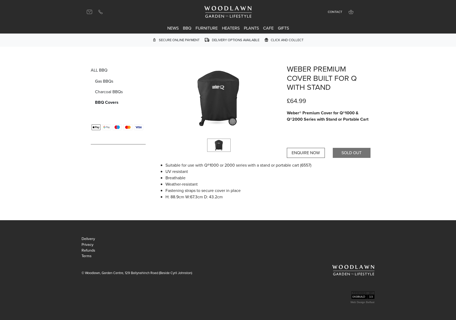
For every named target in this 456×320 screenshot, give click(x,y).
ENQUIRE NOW (306, 153)
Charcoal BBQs (109, 92)
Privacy (87, 244)
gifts (283, 28)
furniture (207, 28)
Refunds (88, 250)
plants (251, 28)
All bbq (99, 70)
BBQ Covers (106, 102)
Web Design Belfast (362, 302)
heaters (231, 28)
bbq (187, 28)
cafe (268, 28)
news (173, 28)
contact (335, 12)
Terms (87, 256)
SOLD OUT (351, 153)
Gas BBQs (104, 81)
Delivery (88, 239)
